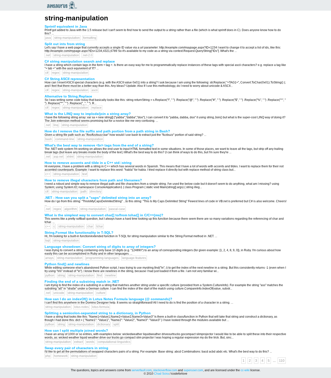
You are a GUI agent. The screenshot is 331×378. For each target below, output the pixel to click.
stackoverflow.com (165, 370)
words (90, 342)
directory (95, 191)
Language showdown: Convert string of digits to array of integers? (100, 247)
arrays (49, 258)
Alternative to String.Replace (68, 96)
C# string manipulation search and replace (80, 61)
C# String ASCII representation (70, 79)
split (116, 324)
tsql (47, 240)
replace (97, 107)
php (47, 356)
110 (281, 360)
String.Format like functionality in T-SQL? (79, 232)
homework (61, 356)
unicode (59, 293)
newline (110, 275)
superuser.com (193, 370)
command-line (64, 139)
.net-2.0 (87, 55)
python (49, 275)
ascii (95, 90)
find (99, 275)
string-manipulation (67, 38)
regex (55, 72)
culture (100, 293)
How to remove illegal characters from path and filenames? (93, 180)
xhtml (70, 156)
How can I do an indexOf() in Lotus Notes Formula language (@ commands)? (108, 299)
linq (56, 125)
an (63, 5)
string (61, 275)
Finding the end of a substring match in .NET (82, 281)
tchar (99, 226)
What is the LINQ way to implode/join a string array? (88, 114)
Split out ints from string (65, 44)
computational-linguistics (114, 342)
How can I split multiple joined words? (76, 330)
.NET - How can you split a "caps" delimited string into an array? (98, 198)
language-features (134, 258)
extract (78, 342)
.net (47, 55)
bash (48, 139)
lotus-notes (81, 307)
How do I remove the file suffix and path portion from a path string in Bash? (107, 131)
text (84, 174)
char (90, 226)
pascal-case (117, 209)
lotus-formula (100, 307)
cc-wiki (245, 370)
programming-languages (102, 258)
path (84, 191)
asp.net (58, 156)
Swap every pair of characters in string (76, 348)
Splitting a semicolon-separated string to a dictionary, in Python (98, 313)
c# (46, 72)
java (48, 38)
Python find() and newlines (67, 264)
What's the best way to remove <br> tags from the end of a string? (99, 145)
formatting (89, 38)
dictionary (103, 324)
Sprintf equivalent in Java (66, 26)
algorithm (70, 209)
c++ (47, 174)
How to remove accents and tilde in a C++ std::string (88, 163)
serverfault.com (142, 370)
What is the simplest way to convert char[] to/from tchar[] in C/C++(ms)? (104, 215)
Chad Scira (161, 373)
